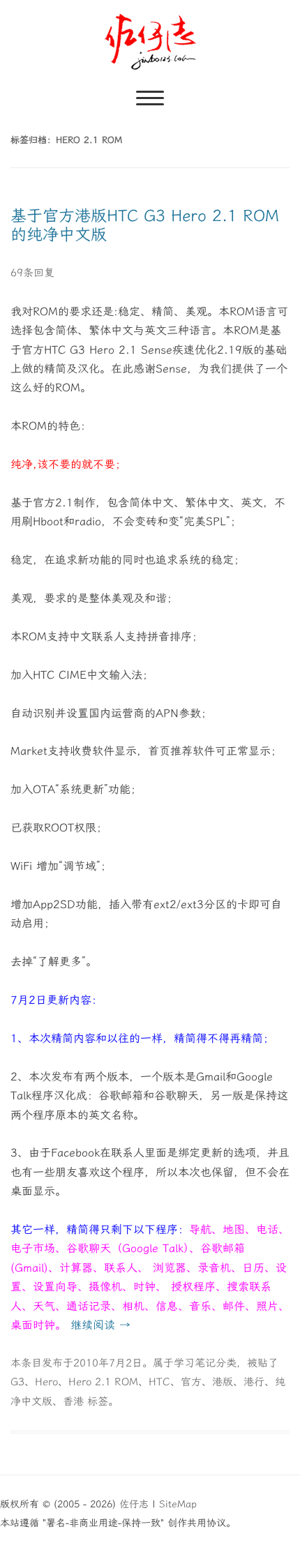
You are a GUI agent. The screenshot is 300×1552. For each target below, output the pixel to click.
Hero (46, 1382)
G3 (17, 1382)
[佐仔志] (150, 42)
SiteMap (178, 1504)
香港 (73, 1401)
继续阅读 (100, 1325)
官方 (191, 1382)
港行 (253, 1382)
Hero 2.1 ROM (103, 1382)
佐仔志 (134, 1504)
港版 (222, 1382)
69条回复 (32, 272)
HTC (159, 1382)
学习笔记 (195, 1363)
